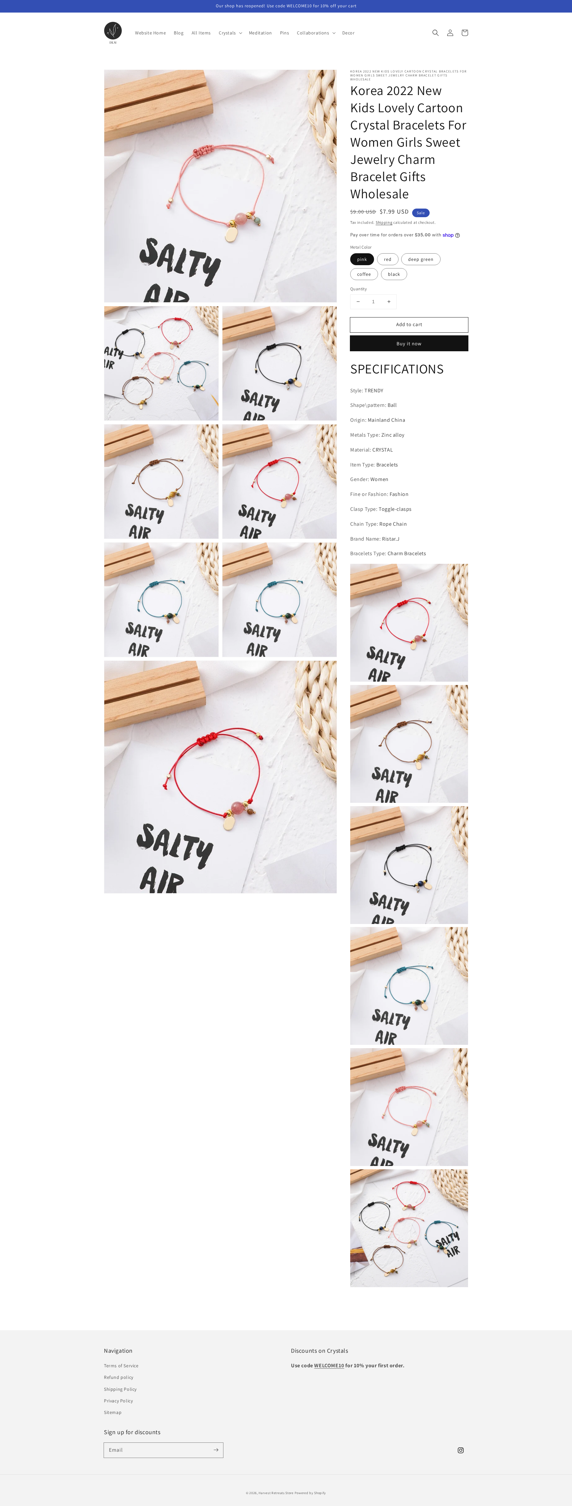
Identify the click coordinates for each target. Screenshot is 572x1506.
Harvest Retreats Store (276, 1493)
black (394, 274)
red (388, 259)
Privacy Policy (118, 1401)
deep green (421, 259)
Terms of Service (121, 1366)
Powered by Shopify (310, 1493)
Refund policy (118, 1377)
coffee (364, 274)
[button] (435, 32)
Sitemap (112, 1412)
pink (362, 259)
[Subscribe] (216, 1450)
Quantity (358, 289)
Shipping (384, 222)
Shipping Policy (120, 1389)
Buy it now (409, 343)
